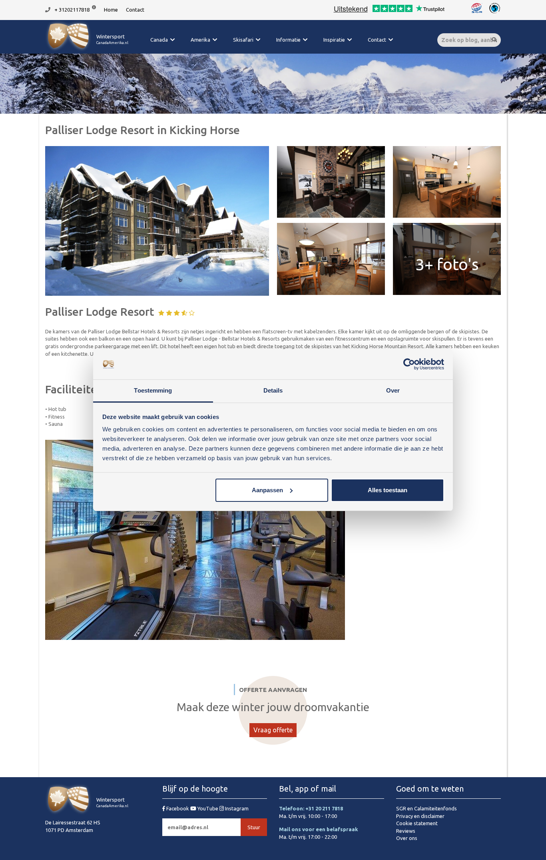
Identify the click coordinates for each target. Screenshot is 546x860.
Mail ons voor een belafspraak (318, 829)
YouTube (207, 808)
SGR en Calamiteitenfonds (426, 808)
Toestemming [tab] (153, 390)
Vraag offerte (273, 730)
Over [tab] (393, 390)
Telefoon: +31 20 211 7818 (311, 808)
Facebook (177, 808)
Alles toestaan (387, 490)
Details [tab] (273, 390)
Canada (159, 39)
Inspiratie (334, 39)
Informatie (288, 39)
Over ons (406, 838)
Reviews (405, 831)
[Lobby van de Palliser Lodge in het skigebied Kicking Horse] (331, 182)
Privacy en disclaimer (420, 816)
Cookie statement (417, 823)
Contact (135, 9)
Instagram (236, 808)
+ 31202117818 (72, 9)
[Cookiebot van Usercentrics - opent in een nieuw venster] (409, 364)
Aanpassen (267, 490)
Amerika (200, 39)
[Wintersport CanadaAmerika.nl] (86, 50)
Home (111, 9)
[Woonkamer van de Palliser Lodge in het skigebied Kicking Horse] (331, 259)
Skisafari (243, 39)
